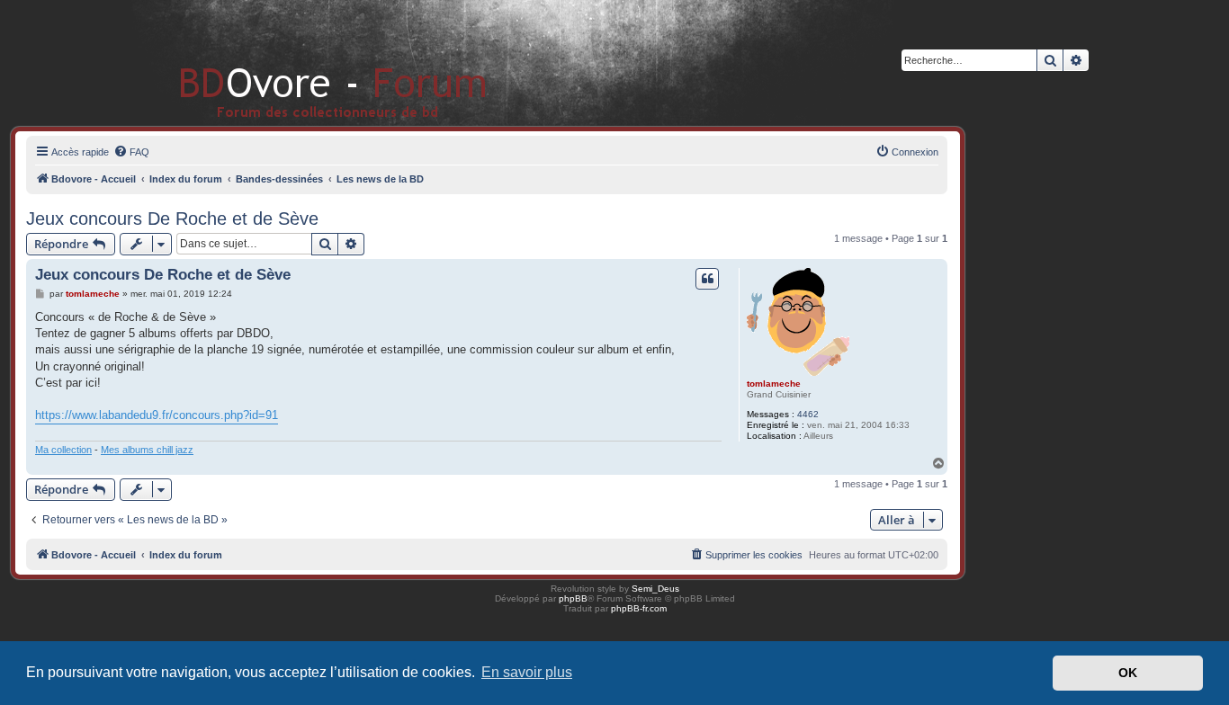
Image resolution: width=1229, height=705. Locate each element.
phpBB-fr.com (639, 608)
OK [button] (1127, 672)
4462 (808, 414)
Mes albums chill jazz (147, 449)
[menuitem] (131, 152)
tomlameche (774, 383)
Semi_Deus (655, 588)
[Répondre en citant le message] (707, 279)
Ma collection (63, 449)
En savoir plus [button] (526, 672)
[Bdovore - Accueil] (306, 62)
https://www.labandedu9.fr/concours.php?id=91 (156, 415)
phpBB (573, 598)
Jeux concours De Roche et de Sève (172, 218)
